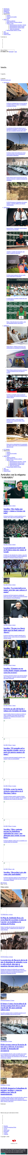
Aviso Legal (6, 1130)
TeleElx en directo (11, 21)
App (5, 31)
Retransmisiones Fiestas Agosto (17, 26)
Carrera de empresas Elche (10, 1127)
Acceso (5, 1128)
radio (15, 51)
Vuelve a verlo (10, 23)
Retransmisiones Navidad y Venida (18, 25)
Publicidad (6, 33)
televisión (11, 51)
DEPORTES (7, 10)
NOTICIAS (6, 8)
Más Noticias (4, 882)
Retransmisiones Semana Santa (17, 27)
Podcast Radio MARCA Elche (14, 30)
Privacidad (6, 1131)
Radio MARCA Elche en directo (14, 22)
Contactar (6, 1134)
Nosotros (6, 1126)
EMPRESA (6, 11)
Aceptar (3, 1153)
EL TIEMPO (7, 12)
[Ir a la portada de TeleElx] (10, 58)
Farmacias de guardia (12, 16)
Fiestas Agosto (7, 34)
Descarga (6, 80)
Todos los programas (14, 29)
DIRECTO (6, 19)
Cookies (5, 1132)
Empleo (8, 15)
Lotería (8, 18)
